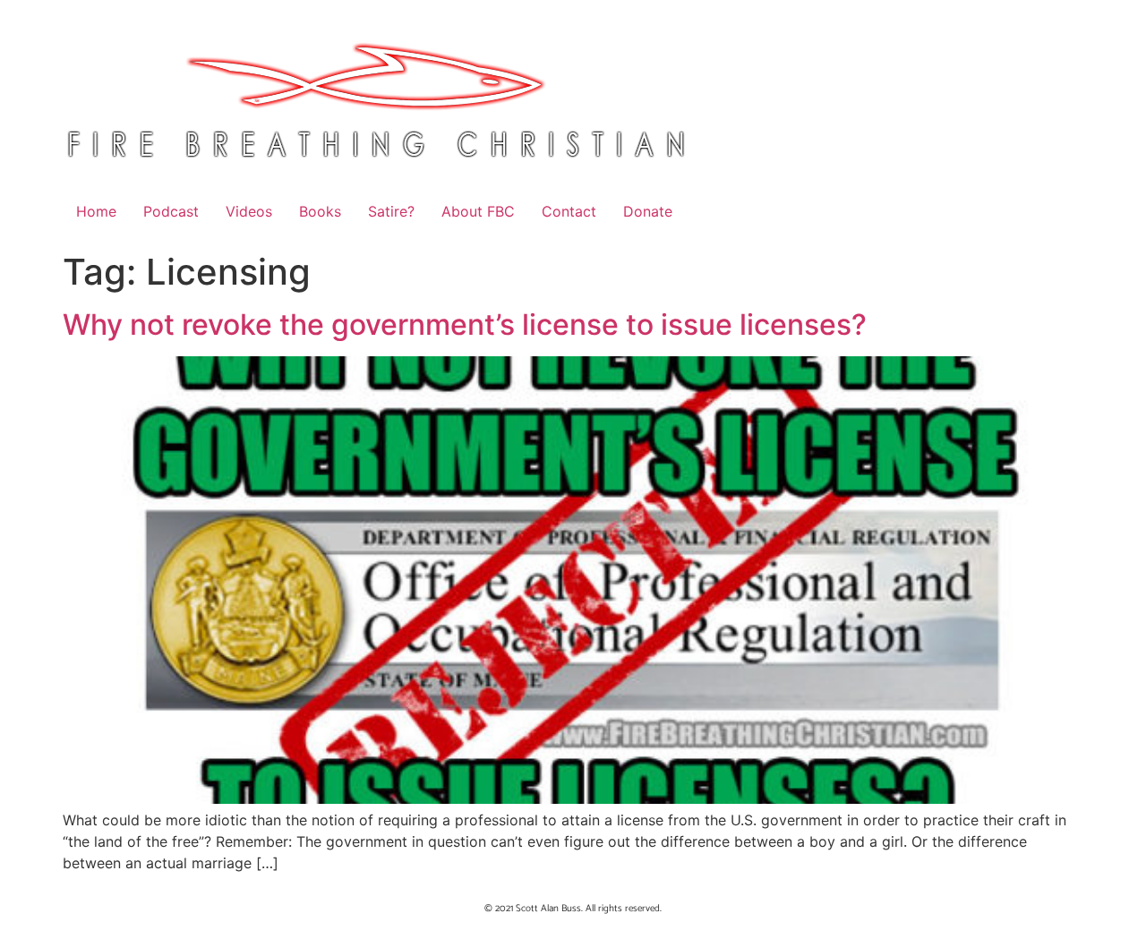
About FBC (478, 211)
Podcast (171, 211)
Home (96, 211)
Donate (647, 211)
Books (320, 211)
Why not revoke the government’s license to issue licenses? (465, 324)
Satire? (391, 211)
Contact (569, 211)
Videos (249, 211)
